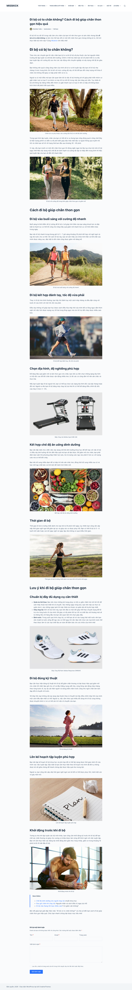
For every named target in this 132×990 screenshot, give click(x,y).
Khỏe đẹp (71, 5)
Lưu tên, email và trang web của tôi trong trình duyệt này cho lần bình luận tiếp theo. (58, 966)
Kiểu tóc (81, 5)
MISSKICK (12, 5)
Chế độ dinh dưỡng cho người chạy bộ (50, 901)
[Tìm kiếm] (124, 6)
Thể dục (55, 29)
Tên (31, 935)
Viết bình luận (35, 944)
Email (57, 935)
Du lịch (100, 5)
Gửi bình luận (36, 972)
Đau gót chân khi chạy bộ (45, 903)
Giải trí (109, 5)
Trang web (83, 935)
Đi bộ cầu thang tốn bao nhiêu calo (49, 906)
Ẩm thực (91, 5)
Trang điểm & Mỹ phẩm (57, 5)
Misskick (54, 41)
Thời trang (41, 5)
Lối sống (116, 5)
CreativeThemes (45, 987)
